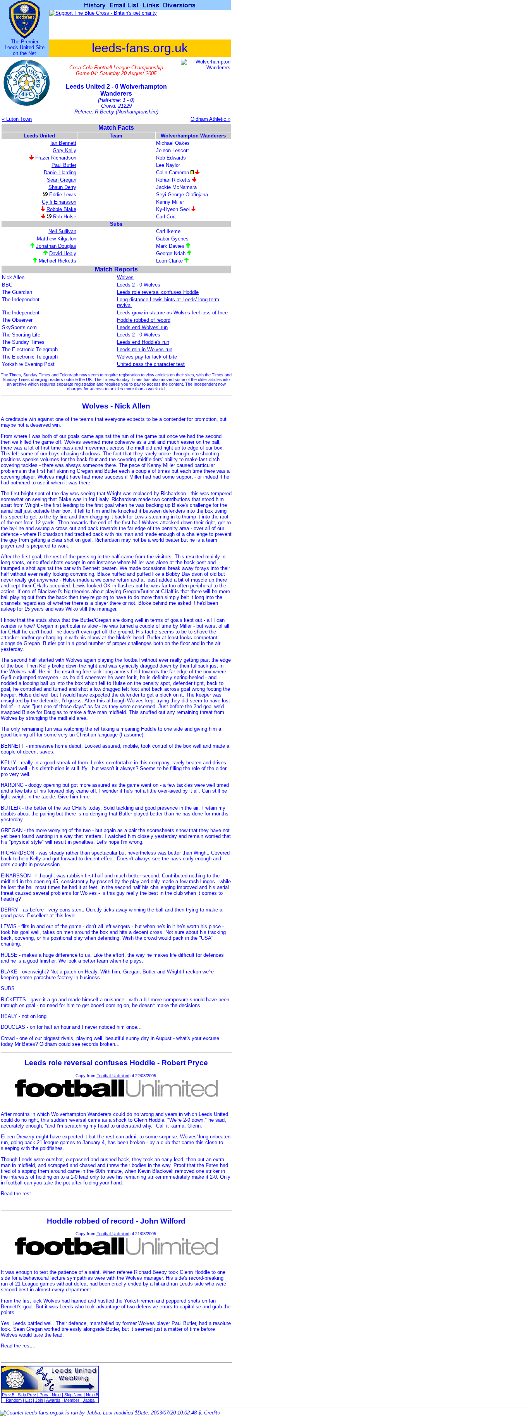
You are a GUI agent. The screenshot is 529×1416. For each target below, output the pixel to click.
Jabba (88, 1400)
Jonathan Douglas (56, 246)
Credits (212, 1413)
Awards (53, 1400)
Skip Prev (27, 1394)
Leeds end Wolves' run (142, 327)
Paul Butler (64, 165)
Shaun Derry (62, 187)
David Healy (62, 253)
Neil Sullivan (62, 231)
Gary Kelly (64, 150)
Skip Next (73, 1394)
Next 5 (92, 1394)
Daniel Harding (60, 172)
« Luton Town (17, 119)
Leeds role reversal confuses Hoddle (158, 292)
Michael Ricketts (57, 261)
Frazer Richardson (55, 158)
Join (39, 1400)
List (28, 1400)
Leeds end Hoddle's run (143, 342)
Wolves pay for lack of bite (147, 357)
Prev (44, 1394)
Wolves (125, 277)
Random (14, 1400)
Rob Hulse (64, 217)
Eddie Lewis (62, 194)
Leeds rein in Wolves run (144, 349)
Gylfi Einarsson (59, 202)
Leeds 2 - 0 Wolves (138, 285)
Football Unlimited (112, 1075)
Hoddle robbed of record (143, 320)
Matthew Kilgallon (56, 239)
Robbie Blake (61, 209)
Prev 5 (8, 1394)
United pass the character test (151, 364)
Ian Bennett (63, 143)
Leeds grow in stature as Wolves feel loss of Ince (172, 313)
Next (56, 1394)
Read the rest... (18, 1193)
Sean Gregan (61, 180)
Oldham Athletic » (210, 119)
